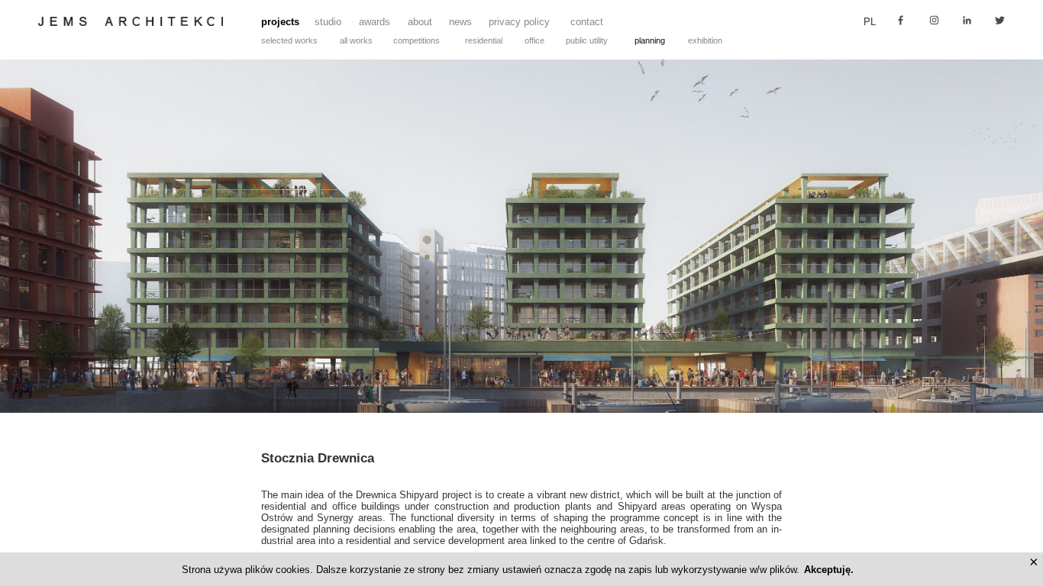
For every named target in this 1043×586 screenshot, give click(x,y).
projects (280, 21)
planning (650, 40)
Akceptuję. (829, 569)
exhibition (705, 40)
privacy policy (519, 21)
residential (483, 40)
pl (870, 21)
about (420, 21)
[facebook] (901, 20)
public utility (587, 40)
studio (328, 21)
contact (586, 21)
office (534, 40)
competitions (416, 40)
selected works (289, 40)
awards (374, 21)
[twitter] (1000, 20)
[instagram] (934, 20)
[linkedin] (967, 20)
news (460, 21)
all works (356, 40)
